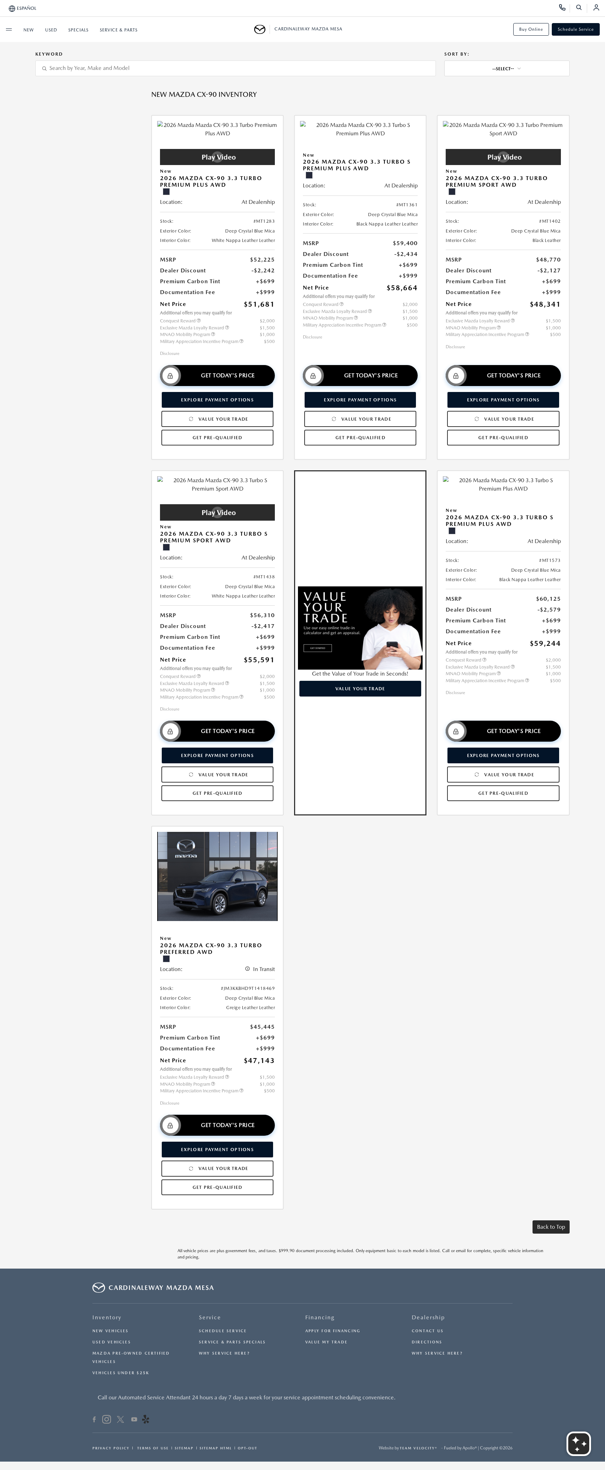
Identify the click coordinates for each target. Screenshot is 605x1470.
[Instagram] (106, 1420)
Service (210, 1317)
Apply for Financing (332, 1331)
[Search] (581, 8)
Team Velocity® (418, 1448)
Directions (427, 1342)
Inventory (106, 1317)
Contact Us (428, 1331)
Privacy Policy (111, 1448)
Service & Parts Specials (232, 1342)
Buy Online (531, 29)
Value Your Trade (224, 419)
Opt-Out (247, 1448)
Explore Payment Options (217, 399)
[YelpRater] (145, 1420)
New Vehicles (110, 1331)
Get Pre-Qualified (218, 437)
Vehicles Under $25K (120, 1373)
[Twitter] (120, 1420)
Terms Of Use (152, 1448)
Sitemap (184, 1448)
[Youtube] (134, 1420)
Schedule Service (576, 29)
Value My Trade (326, 1342)
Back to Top (551, 1226)
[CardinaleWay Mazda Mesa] (262, 29)
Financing (320, 1317)
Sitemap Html (216, 1448)
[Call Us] (564, 8)
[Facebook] (94, 1420)
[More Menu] (8, 29)
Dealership (428, 1317)
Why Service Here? (224, 1353)
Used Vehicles (111, 1342)
